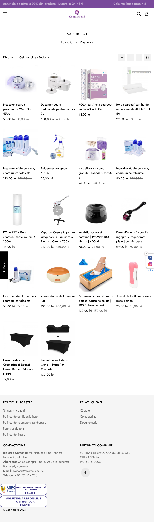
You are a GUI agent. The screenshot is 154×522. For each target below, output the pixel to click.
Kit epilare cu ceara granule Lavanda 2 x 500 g (95, 173)
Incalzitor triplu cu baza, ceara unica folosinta (19, 170)
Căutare (85, 410)
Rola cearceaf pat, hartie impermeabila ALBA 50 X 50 (133, 109)
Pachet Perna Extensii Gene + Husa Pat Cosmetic (55, 364)
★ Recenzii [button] (4, 265)
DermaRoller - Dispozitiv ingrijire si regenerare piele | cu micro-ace (132, 237)
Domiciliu (66, 42)
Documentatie (88, 422)
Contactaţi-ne (88, 416)
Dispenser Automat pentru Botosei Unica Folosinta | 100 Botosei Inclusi (96, 300)
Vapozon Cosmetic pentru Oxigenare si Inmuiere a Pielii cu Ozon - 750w (58, 237)
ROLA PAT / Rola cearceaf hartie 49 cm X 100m (19, 237)
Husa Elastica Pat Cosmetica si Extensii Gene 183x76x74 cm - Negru (17, 367)
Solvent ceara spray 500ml (54, 170)
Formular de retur (14, 428)
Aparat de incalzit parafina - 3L (58, 298)
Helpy (150, 270)
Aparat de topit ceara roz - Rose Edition (133, 298)
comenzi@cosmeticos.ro (28, 471)
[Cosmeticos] (77, 14)
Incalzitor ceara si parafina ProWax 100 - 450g (17, 109)
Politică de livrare (14, 434)
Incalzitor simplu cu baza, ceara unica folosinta (20, 298)
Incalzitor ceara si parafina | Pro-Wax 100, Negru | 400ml (94, 237)
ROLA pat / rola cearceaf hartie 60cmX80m (95, 106)
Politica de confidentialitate (20, 416)
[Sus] (146, 501)
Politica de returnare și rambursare (24, 422)
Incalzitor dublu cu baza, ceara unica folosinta (132, 170)
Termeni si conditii (14, 410)
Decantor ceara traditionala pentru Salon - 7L (58, 109)
